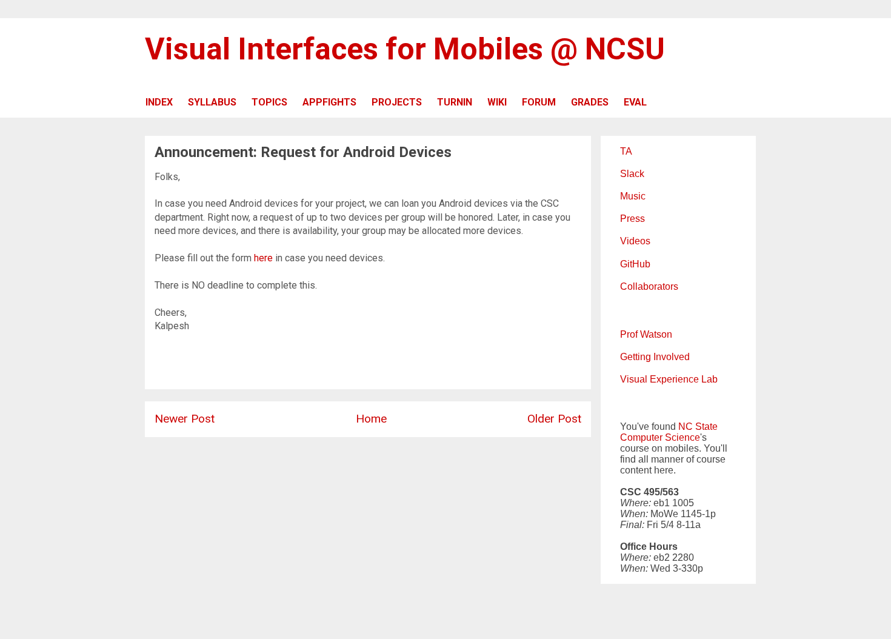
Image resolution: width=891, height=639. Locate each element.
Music (633, 196)
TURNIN (454, 102)
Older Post (554, 419)
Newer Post (185, 419)
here (263, 258)
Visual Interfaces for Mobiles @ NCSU (405, 49)
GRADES (590, 102)
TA (626, 151)
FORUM (539, 102)
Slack (632, 174)
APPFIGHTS (329, 102)
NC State (698, 426)
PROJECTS (397, 102)
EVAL (635, 102)
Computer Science (660, 437)
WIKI (497, 102)
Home (371, 419)
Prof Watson (646, 334)
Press (632, 218)
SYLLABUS (212, 102)
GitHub (635, 264)
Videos (635, 241)
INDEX (159, 102)
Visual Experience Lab (669, 379)
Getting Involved (655, 357)
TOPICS (269, 102)
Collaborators (649, 286)
